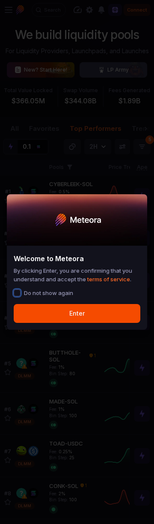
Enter (77, 313)
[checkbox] (17, 292)
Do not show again (48, 292)
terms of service (108, 279)
